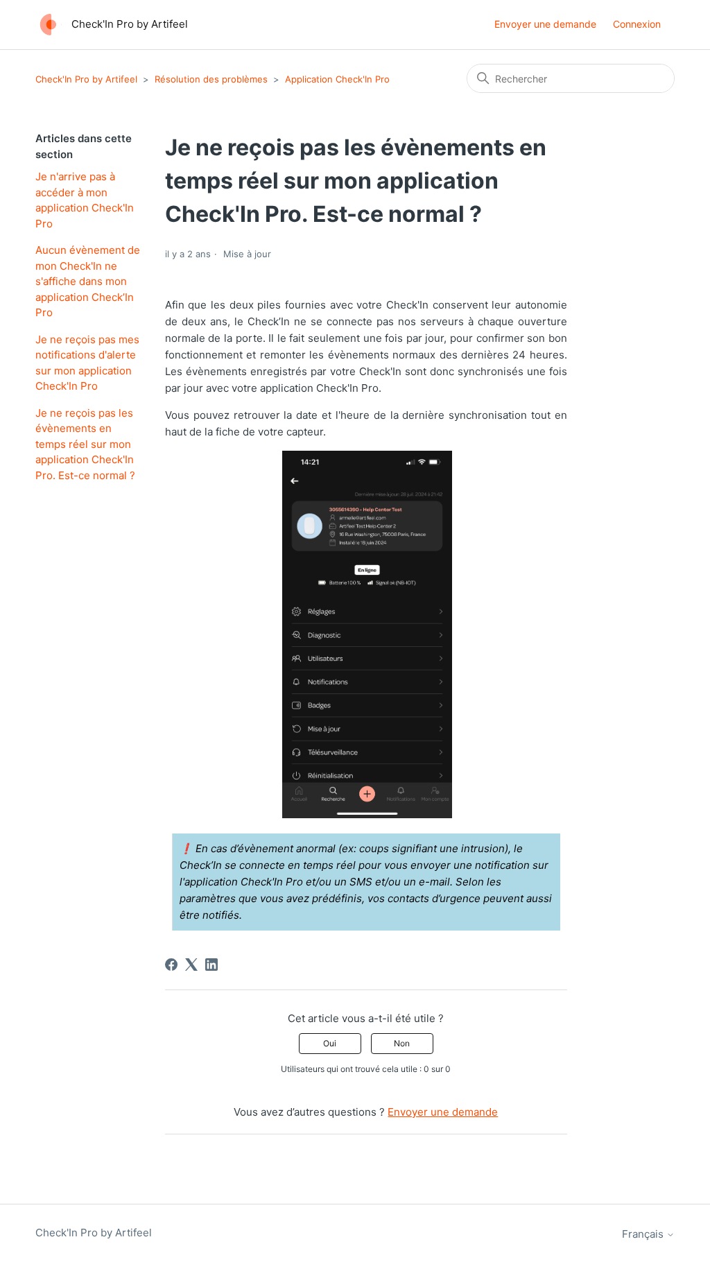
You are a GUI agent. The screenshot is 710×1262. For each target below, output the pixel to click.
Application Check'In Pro (337, 79)
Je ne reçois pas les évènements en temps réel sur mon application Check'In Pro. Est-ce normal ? (85, 444)
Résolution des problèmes (211, 79)
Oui (329, 1043)
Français (644, 1234)
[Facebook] (171, 964)
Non (402, 1043)
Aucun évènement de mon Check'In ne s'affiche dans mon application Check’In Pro (87, 281)
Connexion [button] (637, 24)
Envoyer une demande (545, 24)
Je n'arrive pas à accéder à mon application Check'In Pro (84, 200)
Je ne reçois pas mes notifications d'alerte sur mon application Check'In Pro (87, 363)
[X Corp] (191, 964)
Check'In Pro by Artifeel (86, 79)
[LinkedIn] (211, 964)
